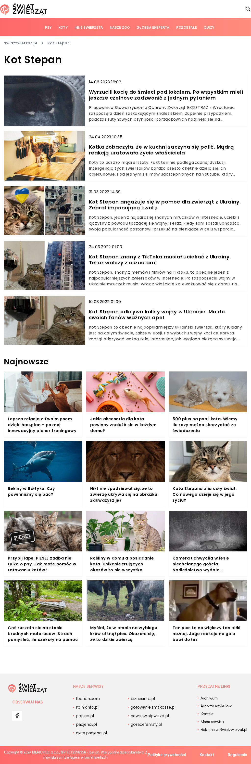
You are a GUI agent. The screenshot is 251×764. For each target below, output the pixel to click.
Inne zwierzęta (89, 27)
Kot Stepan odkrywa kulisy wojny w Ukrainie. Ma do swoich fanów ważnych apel (157, 314)
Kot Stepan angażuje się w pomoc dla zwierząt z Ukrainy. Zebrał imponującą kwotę (165, 205)
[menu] (17, 716)
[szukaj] (248, 9)
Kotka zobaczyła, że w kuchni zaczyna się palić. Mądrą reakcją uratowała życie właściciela (161, 150)
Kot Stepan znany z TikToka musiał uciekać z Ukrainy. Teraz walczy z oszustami (160, 260)
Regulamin (237, 754)
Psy (48, 27)
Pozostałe (186, 27)
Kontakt (207, 754)
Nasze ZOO (120, 27)
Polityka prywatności (167, 754)
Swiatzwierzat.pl (20, 43)
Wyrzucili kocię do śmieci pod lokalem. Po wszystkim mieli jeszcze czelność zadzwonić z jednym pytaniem (166, 95)
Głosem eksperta (153, 27)
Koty (63, 27)
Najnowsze (26, 361)
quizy (209, 27)
